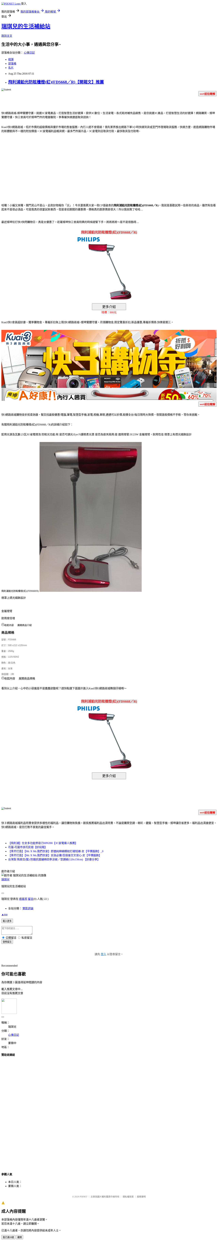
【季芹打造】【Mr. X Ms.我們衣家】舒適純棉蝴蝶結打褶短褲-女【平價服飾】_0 (55, 851)
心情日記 (29, 52)
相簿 (11, 59)
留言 (30, 898)
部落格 (12, 63)
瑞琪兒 (5, 879)
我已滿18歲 (8, 1237)
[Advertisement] (80, 163)
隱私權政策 (128, 1196)
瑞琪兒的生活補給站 (25, 26)
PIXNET (83, 1196)
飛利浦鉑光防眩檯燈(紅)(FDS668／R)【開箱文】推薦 (56, 82)
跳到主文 (6, 35)
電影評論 (27, 908)
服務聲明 (141, 1196)
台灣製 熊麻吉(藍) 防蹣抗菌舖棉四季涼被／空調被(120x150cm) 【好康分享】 (54, 859)
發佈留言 (7, 942)
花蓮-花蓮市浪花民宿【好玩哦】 (27, 847)
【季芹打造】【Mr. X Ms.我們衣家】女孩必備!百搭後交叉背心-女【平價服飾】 (55, 855)
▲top (4, 914)
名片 (11, 67)
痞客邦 (23, 898)
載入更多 (7, 921)
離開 (19, 1237)
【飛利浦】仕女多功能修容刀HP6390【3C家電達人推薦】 (43, 843)
